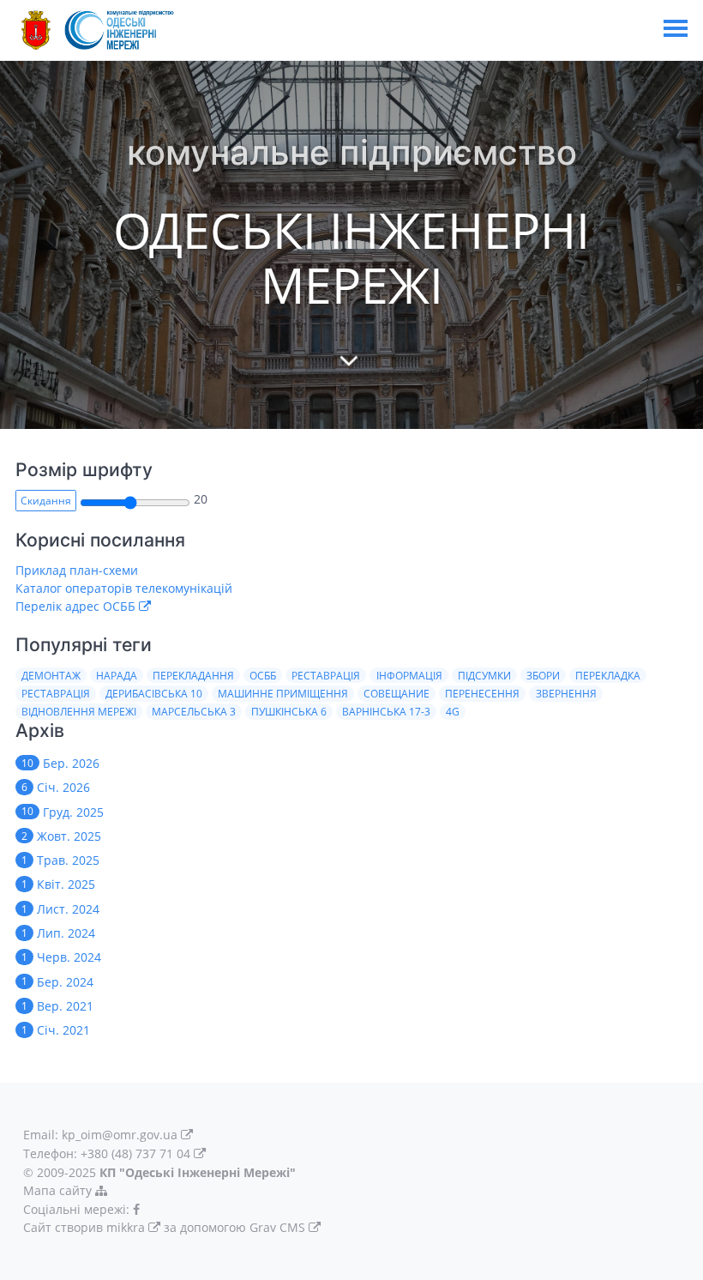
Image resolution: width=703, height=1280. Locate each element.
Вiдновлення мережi (78, 711)
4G (453, 711)
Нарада (116, 675)
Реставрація (325, 675)
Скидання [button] (46, 500)
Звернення (566, 693)
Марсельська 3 (194, 711)
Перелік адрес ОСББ (75, 606)
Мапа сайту (59, 1190)
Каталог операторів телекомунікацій (123, 588)
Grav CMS (277, 1227)
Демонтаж (51, 675)
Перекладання (193, 675)
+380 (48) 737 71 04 (135, 1153)
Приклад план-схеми (76, 570)
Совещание (397, 693)
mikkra (125, 1227)
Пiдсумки (484, 675)
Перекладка (607, 675)
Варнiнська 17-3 (386, 711)
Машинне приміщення (283, 693)
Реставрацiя (55, 693)
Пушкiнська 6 (289, 711)
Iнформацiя (409, 675)
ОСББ (262, 675)
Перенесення (482, 693)
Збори (543, 675)
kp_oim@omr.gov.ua (119, 1134)
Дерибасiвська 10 (153, 693)
